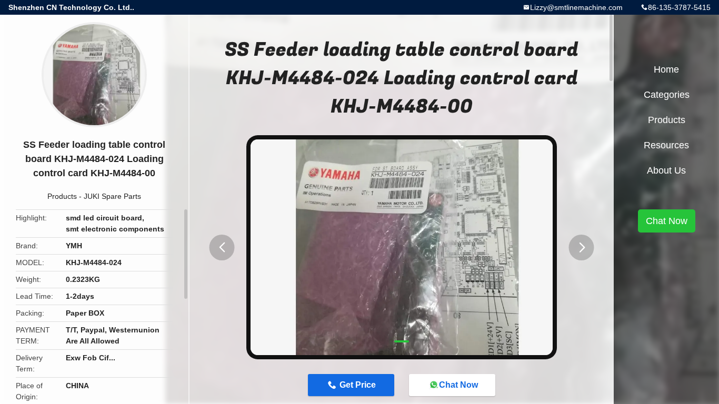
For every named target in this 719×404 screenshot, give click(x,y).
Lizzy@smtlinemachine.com (576, 7)
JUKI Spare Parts (112, 196)
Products (62, 196)
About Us (666, 170)
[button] (222, 247)
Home (666, 69)
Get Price (357, 384)
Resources (666, 145)
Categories (667, 94)
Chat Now (458, 384)
